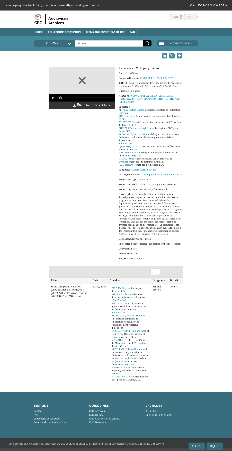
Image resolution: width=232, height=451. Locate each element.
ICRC (134, 249)
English (144, 170)
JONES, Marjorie (127, 116)
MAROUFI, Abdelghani (130, 153)
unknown (123, 143)
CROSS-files (151, 411)
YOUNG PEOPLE (139, 96)
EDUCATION (150, 99)
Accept (197, 446)
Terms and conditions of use (105, 32)
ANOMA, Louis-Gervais (124, 294)
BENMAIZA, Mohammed (124, 358)
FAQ (132, 32)
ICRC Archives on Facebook (104, 418)
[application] (82, 98)
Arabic (135, 170)
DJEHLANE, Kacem (128, 146)
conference (145, 179)
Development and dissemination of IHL (162, 175)
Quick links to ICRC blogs (159, 414)
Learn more (16, 446)
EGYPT (170, 78)
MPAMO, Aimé (126, 159)
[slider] (89, 97)
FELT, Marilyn (126, 165)
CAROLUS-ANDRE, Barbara (126, 331)
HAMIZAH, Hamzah (122, 367)
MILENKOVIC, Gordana (124, 377)
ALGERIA (161, 78)
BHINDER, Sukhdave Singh (132, 128)
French (152, 170)
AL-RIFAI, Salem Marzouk (132, 110)
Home (39, 32)
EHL (160, 99)
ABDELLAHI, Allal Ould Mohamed (129, 349)
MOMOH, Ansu (119, 340)
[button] (52, 98)
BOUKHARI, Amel (121, 303)
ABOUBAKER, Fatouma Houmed (135, 134)
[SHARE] (179, 55)
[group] (60, 98)
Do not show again (213, 5)
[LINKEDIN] (164, 55)
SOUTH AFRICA (148, 78)
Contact (38, 411)
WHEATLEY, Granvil (129, 122)
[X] (172, 55)
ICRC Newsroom (98, 422)
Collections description (64, 32)
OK (192, 5)
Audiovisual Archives (58, 20)
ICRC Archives (97, 411)
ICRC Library (96, 414)
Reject (214, 446)
